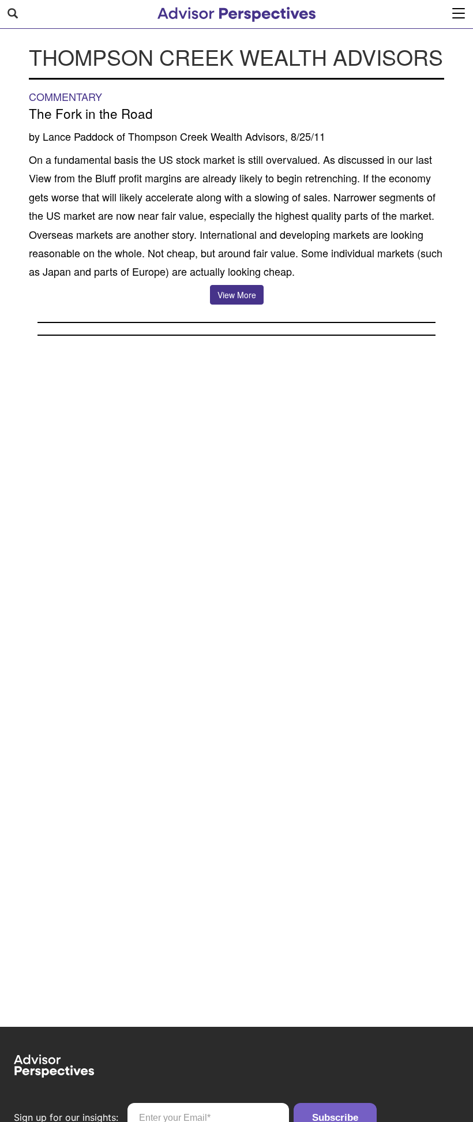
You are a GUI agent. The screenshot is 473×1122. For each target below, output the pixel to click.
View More (236, 295)
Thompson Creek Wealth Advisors (206, 136)
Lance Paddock (78, 136)
